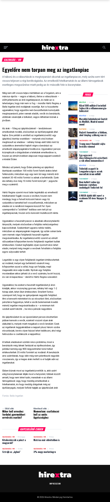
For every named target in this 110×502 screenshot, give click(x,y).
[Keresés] (104, 47)
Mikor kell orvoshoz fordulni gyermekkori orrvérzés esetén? (13, 413)
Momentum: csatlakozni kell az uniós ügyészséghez (46, 413)
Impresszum (55, 483)
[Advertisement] (55, 21)
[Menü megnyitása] (5, 47)
